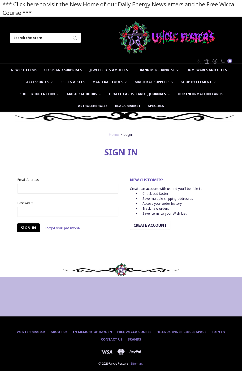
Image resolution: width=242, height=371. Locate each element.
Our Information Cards (200, 94)
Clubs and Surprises (63, 70)
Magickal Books (82, 94)
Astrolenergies (93, 105)
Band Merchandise (158, 70)
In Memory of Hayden (92, 331)
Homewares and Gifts (207, 70)
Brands (134, 339)
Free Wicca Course (134, 331)
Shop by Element (197, 82)
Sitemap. (136, 363)
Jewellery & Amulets (109, 70)
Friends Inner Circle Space (181, 331)
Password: (25, 202)
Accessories (38, 82)
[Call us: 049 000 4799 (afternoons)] (199, 61)
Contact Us (111, 339)
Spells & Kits (72, 82)
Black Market (128, 105)
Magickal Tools (108, 82)
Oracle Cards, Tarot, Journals (138, 94)
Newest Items (24, 70)
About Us (59, 331)
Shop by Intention (38, 94)
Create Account (150, 225)
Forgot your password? (63, 228)
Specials (156, 105)
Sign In (218, 331)
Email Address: (28, 179)
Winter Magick (31, 331)
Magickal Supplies (152, 82)
